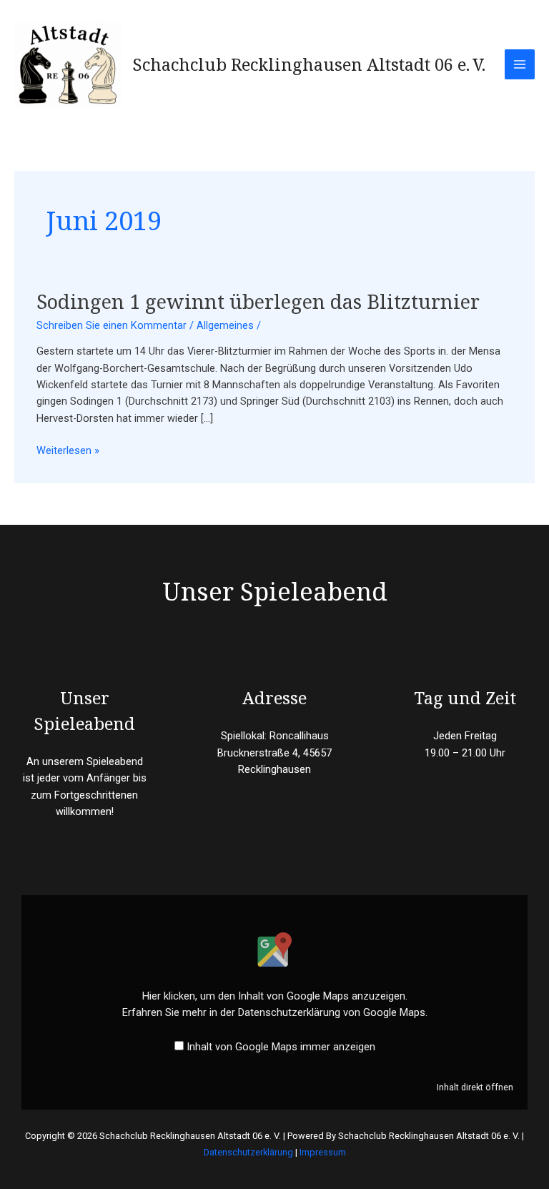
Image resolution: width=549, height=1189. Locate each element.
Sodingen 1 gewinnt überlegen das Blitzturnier (258, 301)
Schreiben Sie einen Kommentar (111, 325)
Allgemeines (225, 325)
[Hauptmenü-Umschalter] (520, 64)
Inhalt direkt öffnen (475, 1087)
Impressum (323, 1152)
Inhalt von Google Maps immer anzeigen (281, 1046)
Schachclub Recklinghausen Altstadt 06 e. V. (308, 64)
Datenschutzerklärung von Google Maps (331, 1012)
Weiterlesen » (67, 450)
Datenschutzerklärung (248, 1152)
